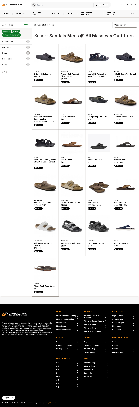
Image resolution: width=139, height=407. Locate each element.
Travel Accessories (91, 345)
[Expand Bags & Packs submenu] (129, 316)
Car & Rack (116, 329)
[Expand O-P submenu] (69, 380)
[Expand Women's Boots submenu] (101, 328)
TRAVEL (87, 338)
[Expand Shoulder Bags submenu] (101, 349)
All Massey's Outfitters (10, 35)
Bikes (58, 342)
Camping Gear (117, 319)
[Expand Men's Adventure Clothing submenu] (77, 316)
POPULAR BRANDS (63, 359)
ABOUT (87, 359)
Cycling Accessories (64, 345)
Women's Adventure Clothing (92, 316)
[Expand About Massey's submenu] (102, 363)
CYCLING (59, 338)
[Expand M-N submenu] (69, 377)
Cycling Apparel (62, 349)
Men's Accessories (63, 329)
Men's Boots (61, 326)
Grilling (115, 345)
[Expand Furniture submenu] (127, 349)
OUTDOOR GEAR (118, 312)
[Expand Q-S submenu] (69, 384)
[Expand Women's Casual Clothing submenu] (105, 321)
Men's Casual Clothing (65, 319)
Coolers (115, 342)
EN (122, 5)
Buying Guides (89, 373)
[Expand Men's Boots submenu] (72, 326)
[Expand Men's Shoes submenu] (72, 323)
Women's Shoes (90, 324)
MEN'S (58, 312)
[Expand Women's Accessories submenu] (104, 332)
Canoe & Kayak (118, 323)
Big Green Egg (117, 352)
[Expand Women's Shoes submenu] (102, 325)
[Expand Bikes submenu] (69, 342)
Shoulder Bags (90, 349)
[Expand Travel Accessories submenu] (103, 346)
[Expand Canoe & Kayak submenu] (129, 323)
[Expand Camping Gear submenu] (129, 319)
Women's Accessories (92, 331)
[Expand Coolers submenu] (126, 342)
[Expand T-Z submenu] (69, 387)
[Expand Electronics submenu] (128, 326)
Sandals (6, 31)
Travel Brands (89, 352)
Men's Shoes (61, 323)
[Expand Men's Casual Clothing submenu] (76, 319)
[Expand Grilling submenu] (126, 346)
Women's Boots (90, 328)
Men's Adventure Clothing (66, 316)
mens (15, 31)
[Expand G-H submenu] (69, 370)
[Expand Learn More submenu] (101, 370)
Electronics (116, 326)
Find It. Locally (103, 5)
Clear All (26, 25)
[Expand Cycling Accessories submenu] (75, 346)
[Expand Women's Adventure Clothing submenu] (105, 317)
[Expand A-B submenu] (69, 363)
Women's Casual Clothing (94, 321)
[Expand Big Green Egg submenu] (129, 352)
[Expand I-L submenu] (68, 373)
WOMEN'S (88, 312)
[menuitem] (6, 13)
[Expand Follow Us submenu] (100, 377)
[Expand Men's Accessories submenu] (75, 330)
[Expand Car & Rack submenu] (128, 330)
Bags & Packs (117, 316)
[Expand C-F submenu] (69, 366)
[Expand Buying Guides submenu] (102, 373)
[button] (16, 41)
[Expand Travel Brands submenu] (101, 352)
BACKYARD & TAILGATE (121, 338)
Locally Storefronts (51, 403)
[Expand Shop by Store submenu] (102, 366)
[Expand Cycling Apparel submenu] (74, 349)
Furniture (115, 349)
